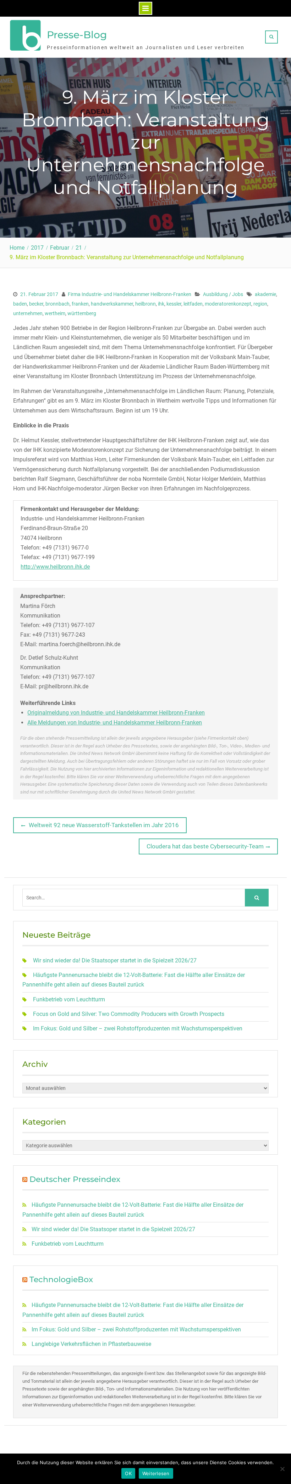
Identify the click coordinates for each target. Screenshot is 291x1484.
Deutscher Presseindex (74, 1179)
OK (128, 1473)
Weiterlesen (156, 1473)
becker (36, 304)
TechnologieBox (61, 1279)
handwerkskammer (112, 304)
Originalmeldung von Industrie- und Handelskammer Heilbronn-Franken (116, 712)
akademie (265, 294)
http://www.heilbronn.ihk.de (55, 566)
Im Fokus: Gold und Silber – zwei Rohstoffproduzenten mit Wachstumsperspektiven (137, 1028)
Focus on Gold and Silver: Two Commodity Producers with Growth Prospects (128, 1014)
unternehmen (28, 313)
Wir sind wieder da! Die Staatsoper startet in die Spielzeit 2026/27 (115, 960)
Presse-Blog (77, 35)
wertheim (55, 313)
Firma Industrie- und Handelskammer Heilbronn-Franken (129, 294)
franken (80, 304)
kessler (173, 304)
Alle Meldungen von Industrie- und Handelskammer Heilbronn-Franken (114, 722)
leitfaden (193, 304)
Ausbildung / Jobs (223, 294)
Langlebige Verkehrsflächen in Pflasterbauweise (91, 1344)
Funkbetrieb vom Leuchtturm (69, 999)
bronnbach (57, 304)
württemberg (81, 313)
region (260, 304)
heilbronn (145, 304)
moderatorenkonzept (228, 304)
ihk (161, 304)
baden (20, 304)
